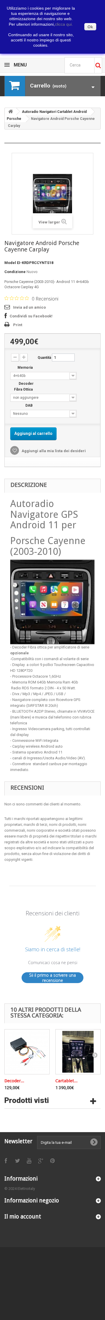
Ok (90, 27)
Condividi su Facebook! (31, 316)
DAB (29, 405)
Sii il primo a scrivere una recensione (52, 977)
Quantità (44, 358)
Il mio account (22, 1216)
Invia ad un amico (29, 307)
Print (17, 325)
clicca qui (64, 24)
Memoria (26, 368)
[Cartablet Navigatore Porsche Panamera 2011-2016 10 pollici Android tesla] (78, 1051)
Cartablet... (66, 1080)
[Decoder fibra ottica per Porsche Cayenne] (27, 1051)
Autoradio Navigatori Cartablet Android (54, 112)
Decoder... (14, 1080)
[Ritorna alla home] (10, 111)
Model (10, 262)
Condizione (15, 272)
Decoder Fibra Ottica (24, 386)
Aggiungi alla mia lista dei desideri (53, 451)
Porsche (14, 119)
